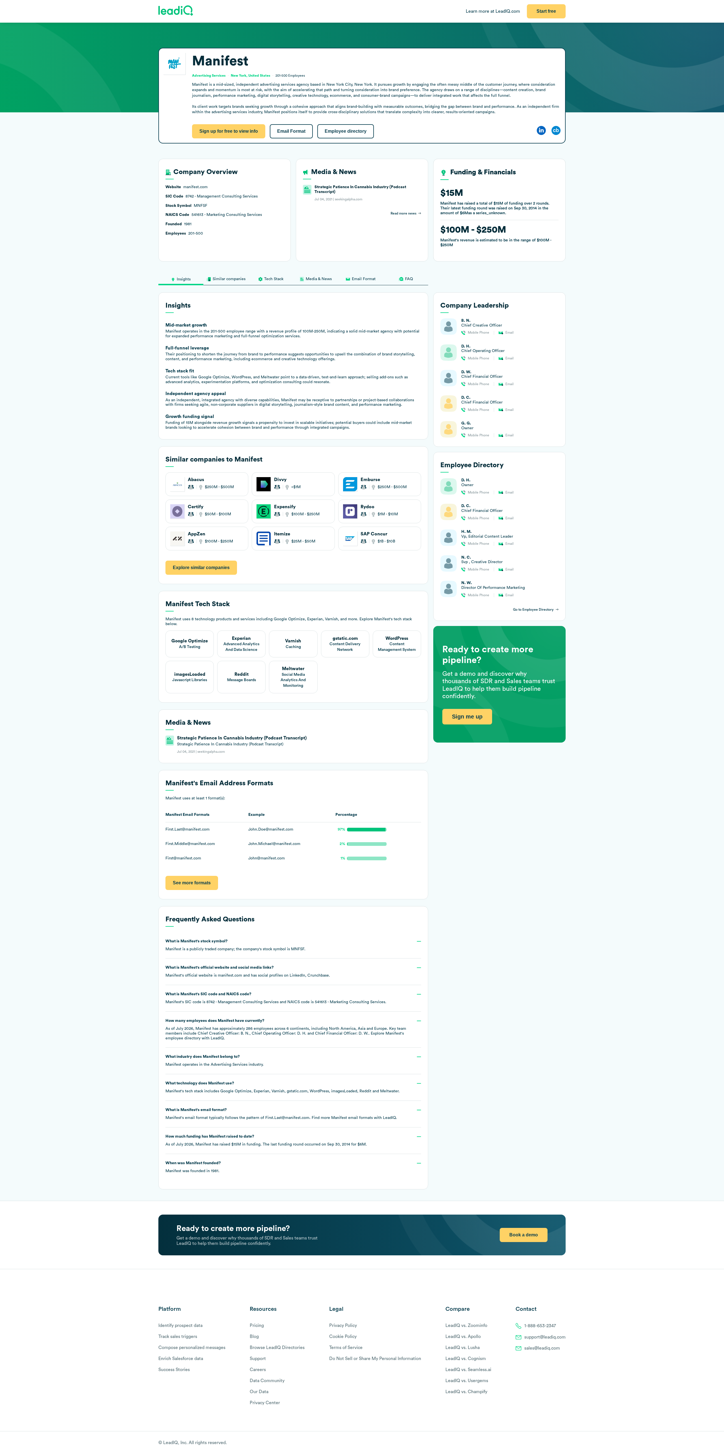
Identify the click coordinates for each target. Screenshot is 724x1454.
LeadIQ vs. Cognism (465, 1358)
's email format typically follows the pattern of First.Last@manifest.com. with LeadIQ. (281, 1114)
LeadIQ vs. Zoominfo (466, 1325)
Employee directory (346, 131)
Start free (546, 11)
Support (258, 1358)
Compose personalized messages (191, 1347)
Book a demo (523, 1234)
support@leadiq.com (545, 1337)
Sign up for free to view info (228, 131)
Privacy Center (265, 1403)
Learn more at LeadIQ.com (493, 11)
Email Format (291, 131)
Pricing (257, 1325)
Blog (254, 1336)
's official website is (247, 971)
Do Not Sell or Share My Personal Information (375, 1358)
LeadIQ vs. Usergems (466, 1380)
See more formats (192, 882)
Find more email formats (342, 1118)
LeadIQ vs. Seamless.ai (468, 1369)
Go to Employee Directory (533, 609)
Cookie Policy (343, 1336)
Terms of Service (346, 1347)
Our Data (259, 1391)
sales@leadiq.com (542, 1348)
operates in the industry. (214, 1061)
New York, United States (250, 75)
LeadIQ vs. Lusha (462, 1347)
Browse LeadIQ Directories (277, 1347)
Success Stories (174, 1369)
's (275, 998)
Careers (258, 1369)
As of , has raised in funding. (266, 1140)
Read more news (403, 213)
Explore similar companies (201, 567)
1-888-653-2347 (540, 1326)
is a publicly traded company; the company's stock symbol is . (235, 945)
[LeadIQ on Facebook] (549, 1443)
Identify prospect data (180, 1325)
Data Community (267, 1380)
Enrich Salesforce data (180, 1358)
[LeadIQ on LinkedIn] (557, 1443)
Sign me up (467, 717)
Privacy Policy (343, 1325)
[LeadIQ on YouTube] (563, 1443)
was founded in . (193, 1167)
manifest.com (230, 975)
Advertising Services (229, 1065)
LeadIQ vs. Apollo (463, 1336)
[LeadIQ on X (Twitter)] (553, 1443)
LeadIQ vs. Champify (466, 1391)
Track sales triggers (177, 1336)
